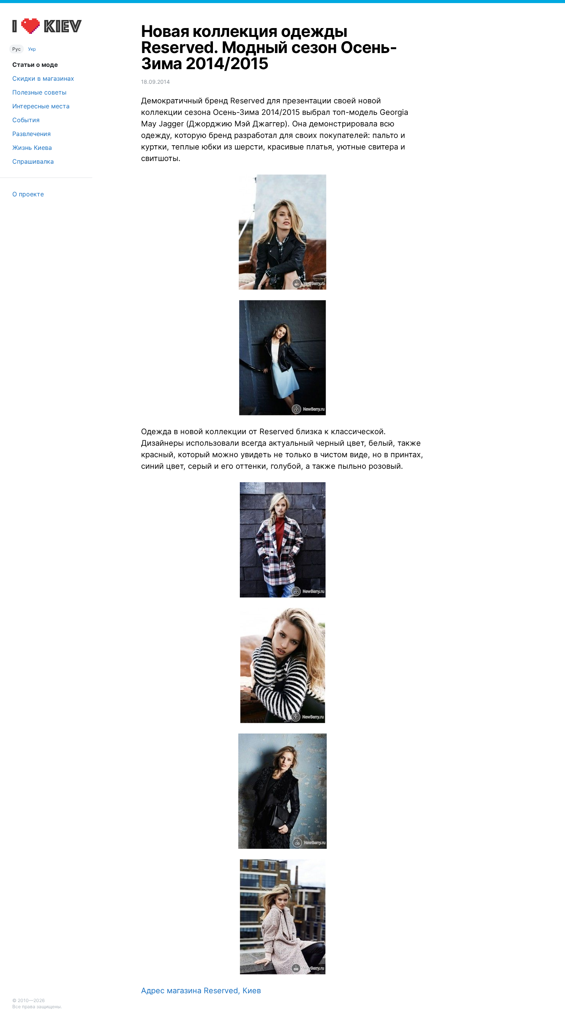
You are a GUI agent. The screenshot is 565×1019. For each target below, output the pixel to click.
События (26, 120)
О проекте (28, 194)
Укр (32, 49)
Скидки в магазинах (43, 78)
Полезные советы (39, 92)
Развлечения (31, 134)
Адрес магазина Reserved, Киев (201, 990)
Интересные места (41, 106)
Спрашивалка (33, 161)
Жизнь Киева (32, 147)
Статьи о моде (35, 64)
